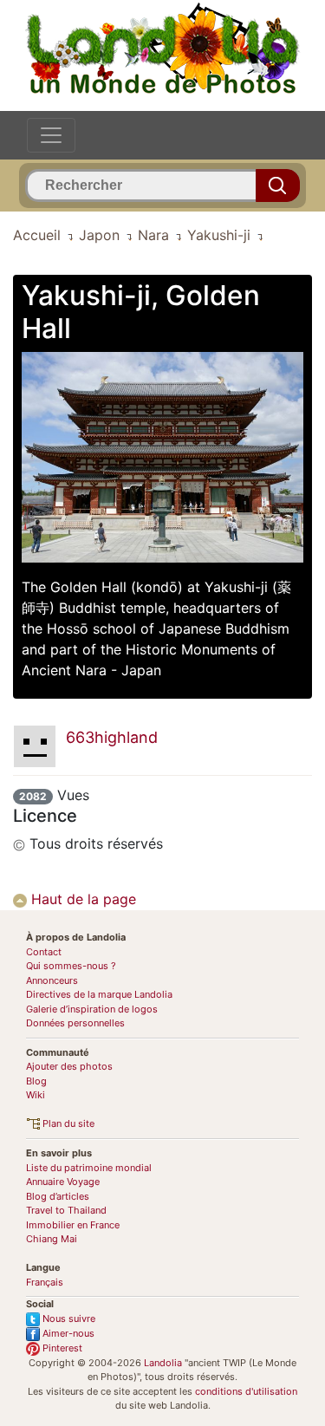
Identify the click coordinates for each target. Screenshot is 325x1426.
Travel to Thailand (66, 1210)
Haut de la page (81, 899)
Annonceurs (52, 980)
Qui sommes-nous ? (71, 966)
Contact (44, 952)
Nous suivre (67, 1318)
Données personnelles (75, 1023)
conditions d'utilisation (246, 1391)
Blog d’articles (57, 1196)
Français (44, 1282)
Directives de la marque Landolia (99, 994)
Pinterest (61, 1348)
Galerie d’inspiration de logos (92, 1009)
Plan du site (67, 1123)
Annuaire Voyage (63, 1181)
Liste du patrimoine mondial (89, 1168)
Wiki (35, 1095)
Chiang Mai (51, 1239)
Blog (36, 1081)
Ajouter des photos (69, 1066)
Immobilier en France (73, 1225)
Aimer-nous (67, 1333)
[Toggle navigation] (51, 135)
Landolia (163, 1363)
